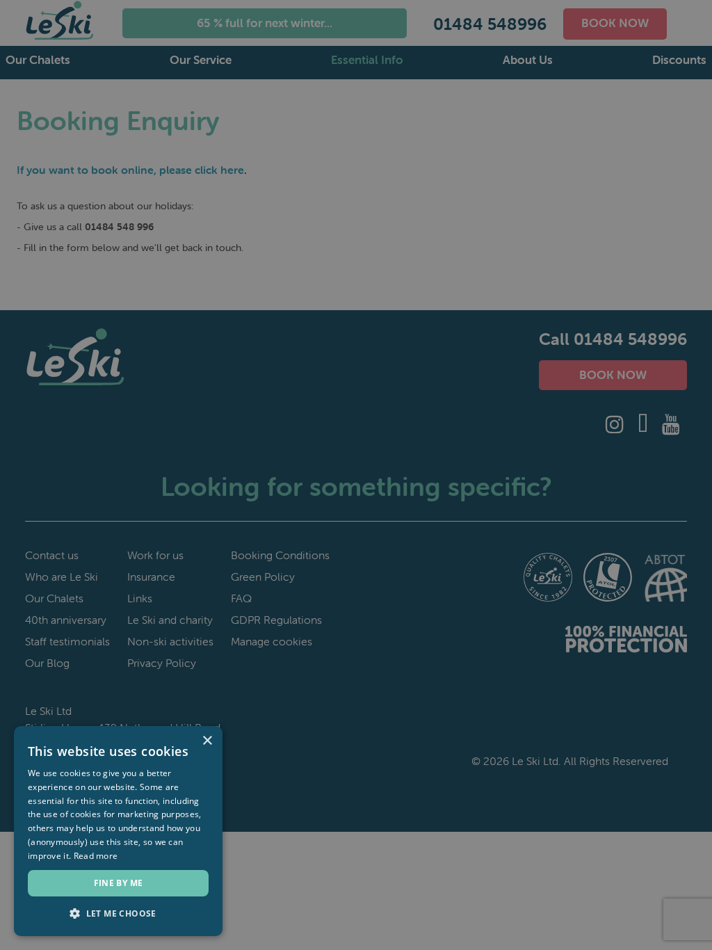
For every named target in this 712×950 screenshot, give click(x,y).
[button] (118, 913)
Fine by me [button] (118, 883)
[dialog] (356, 475)
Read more (96, 856)
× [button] (207, 741)
